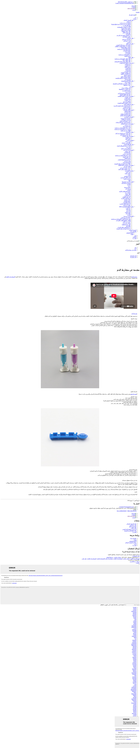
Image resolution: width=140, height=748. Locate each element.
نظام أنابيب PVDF (126, 143)
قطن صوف (128, 194)
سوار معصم (128, 151)
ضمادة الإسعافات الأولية (125, 191)
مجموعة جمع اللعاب (126, 119)
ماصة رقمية (128, 173)
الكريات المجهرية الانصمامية (124, 27)
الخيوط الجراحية (127, 162)
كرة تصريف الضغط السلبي (124, 159)
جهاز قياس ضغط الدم (125, 134)
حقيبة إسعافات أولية (129, 104)
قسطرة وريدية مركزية (125, 23)
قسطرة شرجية (127, 101)
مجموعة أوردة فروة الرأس (124, 93)
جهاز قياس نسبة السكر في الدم (123, 133)
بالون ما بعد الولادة (126, 224)
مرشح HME (128, 67)
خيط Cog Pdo (127, 152)
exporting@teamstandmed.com (126, 506)
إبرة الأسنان (128, 137)
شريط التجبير (127, 195)
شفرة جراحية (127, 161)
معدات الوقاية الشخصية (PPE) (126, 206)
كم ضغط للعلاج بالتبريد (125, 203)
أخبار (135, 235)
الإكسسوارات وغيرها (129, 216)
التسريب (131, 86)
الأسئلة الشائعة (130, 232)
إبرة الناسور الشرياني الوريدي (124, 35)
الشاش (129, 190)
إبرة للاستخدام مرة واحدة (125, 54)
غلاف (129, 180)
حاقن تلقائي (131, 57)
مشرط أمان (134, 313)
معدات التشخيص (129, 132)
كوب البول (128, 172)
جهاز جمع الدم (130, 38)
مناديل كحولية (127, 199)
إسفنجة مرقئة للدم (126, 183)
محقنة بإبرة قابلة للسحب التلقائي (123, 46)
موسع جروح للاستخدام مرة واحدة (123, 129)
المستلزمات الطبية (10, 276)
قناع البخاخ (128, 70)
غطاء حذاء (128, 213)
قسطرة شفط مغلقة (126, 76)
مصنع (135, 539)
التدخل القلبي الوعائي (128, 110)
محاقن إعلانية (126, 558)
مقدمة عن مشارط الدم (130, 250)
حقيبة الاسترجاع (127, 126)
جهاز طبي (84, 558)
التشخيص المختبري (129, 116)
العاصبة (129, 184)
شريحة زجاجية (127, 179)
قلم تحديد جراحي (127, 154)
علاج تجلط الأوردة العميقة (127, 81)
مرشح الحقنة (127, 56)
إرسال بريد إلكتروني (134, 561)
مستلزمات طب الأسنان (128, 136)
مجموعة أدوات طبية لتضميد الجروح (122, 105)
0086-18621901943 (131, 511)
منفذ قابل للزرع (127, 25)
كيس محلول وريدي (126, 87)
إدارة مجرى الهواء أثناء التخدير (126, 63)
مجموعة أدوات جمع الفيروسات (123, 122)
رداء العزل (128, 208)
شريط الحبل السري (126, 198)
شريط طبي (128, 188)
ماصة (129, 174)
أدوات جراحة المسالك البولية (124, 145)
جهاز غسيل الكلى (126, 32)
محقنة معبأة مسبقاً (126, 28)
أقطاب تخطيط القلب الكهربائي (123, 220)
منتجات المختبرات (129, 170)
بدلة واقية (128, 209)
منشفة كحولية (127, 201)
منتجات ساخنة (117, 557)
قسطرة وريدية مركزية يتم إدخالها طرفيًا (121, 24)
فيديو (135, 544)
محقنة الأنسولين (127, 50)
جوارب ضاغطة (127, 85)
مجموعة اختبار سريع (126, 118)
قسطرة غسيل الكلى (126, 29)
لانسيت (129, 42)
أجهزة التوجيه (127, 112)
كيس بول (128, 147)
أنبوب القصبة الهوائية (126, 72)
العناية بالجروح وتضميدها (128, 181)
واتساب (137, 563)
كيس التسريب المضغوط (125, 89)
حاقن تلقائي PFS (127, 60)
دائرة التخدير (128, 65)
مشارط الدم (134, 276)
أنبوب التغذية (128, 100)
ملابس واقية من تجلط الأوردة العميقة (122, 83)
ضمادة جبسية (127, 187)
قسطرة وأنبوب (130, 140)
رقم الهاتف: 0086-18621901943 (125, 1)
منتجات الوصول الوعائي (130, 542)
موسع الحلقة (128, 158)
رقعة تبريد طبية (127, 205)
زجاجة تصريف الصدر (126, 217)
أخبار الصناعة (133, 255)
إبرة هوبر (128, 21)
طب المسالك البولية (129, 144)
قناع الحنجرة (128, 71)
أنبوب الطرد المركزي (126, 177)
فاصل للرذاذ (128, 79)
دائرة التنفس (128, 64)
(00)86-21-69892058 (122, 511)
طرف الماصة (127, 176)
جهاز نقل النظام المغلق (125, 94)
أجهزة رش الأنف (127, 221)
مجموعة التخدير (127, 107)
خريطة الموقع (110, 557)
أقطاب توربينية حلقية (126, 130)
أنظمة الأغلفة (127, 111)
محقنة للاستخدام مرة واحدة (124, 49)
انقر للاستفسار (135, 556)
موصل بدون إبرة (127, 223)
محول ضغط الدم (127, 36)
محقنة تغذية (128, 52)
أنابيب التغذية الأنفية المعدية (124, 103)
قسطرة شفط (127, 75)
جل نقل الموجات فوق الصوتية (123, 228)
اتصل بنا (134, 238)
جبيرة (129, 186)
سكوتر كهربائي (127, 166)
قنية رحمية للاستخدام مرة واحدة (123, 155)
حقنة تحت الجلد (130, 43)
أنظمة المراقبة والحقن (125, 115)
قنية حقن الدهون (127, 157)
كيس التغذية (128, 97)
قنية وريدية (128, 92)
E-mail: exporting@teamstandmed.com (125, 3)
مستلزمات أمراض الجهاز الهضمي (126, 96)
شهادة (132, 234)
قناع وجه (128, 210)
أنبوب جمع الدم (127, 41)
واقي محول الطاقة (126, 31)
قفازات (129, 215)
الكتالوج (134, 237)
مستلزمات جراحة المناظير (127, 123)
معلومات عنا (133, 231)
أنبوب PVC (128, 141)
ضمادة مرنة (128, 192)
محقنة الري (128, 53)
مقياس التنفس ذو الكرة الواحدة (123, 78)
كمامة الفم (128, 139)
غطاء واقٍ (128, 226)
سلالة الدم (128, 34)
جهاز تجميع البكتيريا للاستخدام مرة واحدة (121, 219)
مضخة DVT (128, 82)
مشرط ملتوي (134, 394)
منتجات (134, 18)
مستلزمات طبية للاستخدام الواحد (105, 558)
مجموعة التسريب (126, 90)
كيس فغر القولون (126, 197)
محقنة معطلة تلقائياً (126, 47)
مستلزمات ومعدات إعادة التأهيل (126, 165)
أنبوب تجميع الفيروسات (125, 121)
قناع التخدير (128, 68)
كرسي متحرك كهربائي (125, 168)
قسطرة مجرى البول (126, 148)
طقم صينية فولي (127, 108)
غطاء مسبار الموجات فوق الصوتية (122, 163)
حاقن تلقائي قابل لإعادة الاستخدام (123, 61)
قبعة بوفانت (128, 212)
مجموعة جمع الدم (126, 39)
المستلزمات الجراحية (128, 150)
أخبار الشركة (133, 257)
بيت (135, 17)
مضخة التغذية (127, 99)
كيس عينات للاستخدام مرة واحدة (123, 128)
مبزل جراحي (127, 125)
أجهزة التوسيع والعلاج (125, 114)
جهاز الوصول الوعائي (129, 20)
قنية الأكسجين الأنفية (126, 74)
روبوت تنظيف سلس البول (124, 169)
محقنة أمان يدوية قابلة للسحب (123, 45)
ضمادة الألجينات (127, 202)
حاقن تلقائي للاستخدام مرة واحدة (123, 58)
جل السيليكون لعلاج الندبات (124, 227)
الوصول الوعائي (132, 230)
